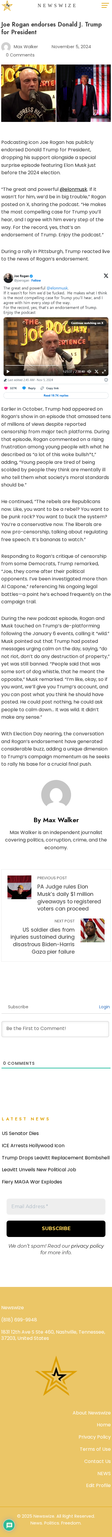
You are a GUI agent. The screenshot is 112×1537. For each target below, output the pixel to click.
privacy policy (87, 1246)
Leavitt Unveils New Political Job (39, 1169)
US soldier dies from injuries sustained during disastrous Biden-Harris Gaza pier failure (42, 937)
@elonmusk (73, 189)
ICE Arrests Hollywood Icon (33, 1145)
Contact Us (97, 1461)
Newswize (58, 5)
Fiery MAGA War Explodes (32, 1181)
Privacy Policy (95, 1437)
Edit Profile (98, 1485)
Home (104, 1424)
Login (104, 1007)
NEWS (104, 1473)
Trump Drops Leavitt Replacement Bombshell (56, 1157)
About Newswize (92, 1412)
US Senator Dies (20, 1133)
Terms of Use (95, 1449)
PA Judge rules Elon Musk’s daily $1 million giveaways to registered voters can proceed (69, 893)
